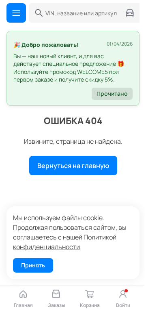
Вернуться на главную (73, 165)
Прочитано (112, 93)
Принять (33, 265)
